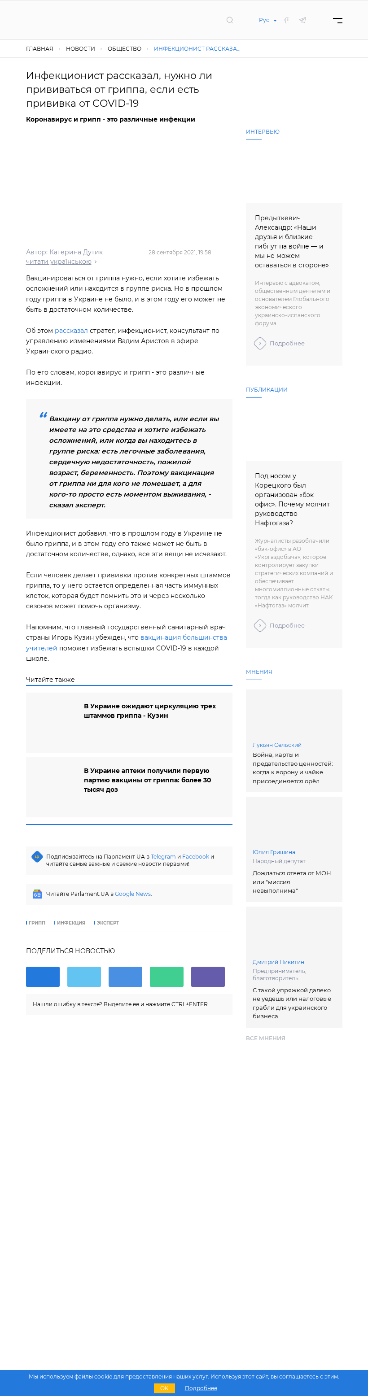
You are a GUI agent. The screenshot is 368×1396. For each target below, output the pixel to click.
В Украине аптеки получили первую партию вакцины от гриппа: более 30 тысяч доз (147, 780)
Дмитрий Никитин (278, 962)
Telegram (163, 856)
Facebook (195, 856)
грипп (37, 923)
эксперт (108, 923)
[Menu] (338, 20)
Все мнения (265, 1038)
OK (164, 1388)
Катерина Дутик (76, 252)
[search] (230, 20)
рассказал (71, 331)
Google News (133, 893)
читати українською (59, 261)
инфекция (71, 923)
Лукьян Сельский (277, 745)
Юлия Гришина (274, 852)
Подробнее (287, 343)
